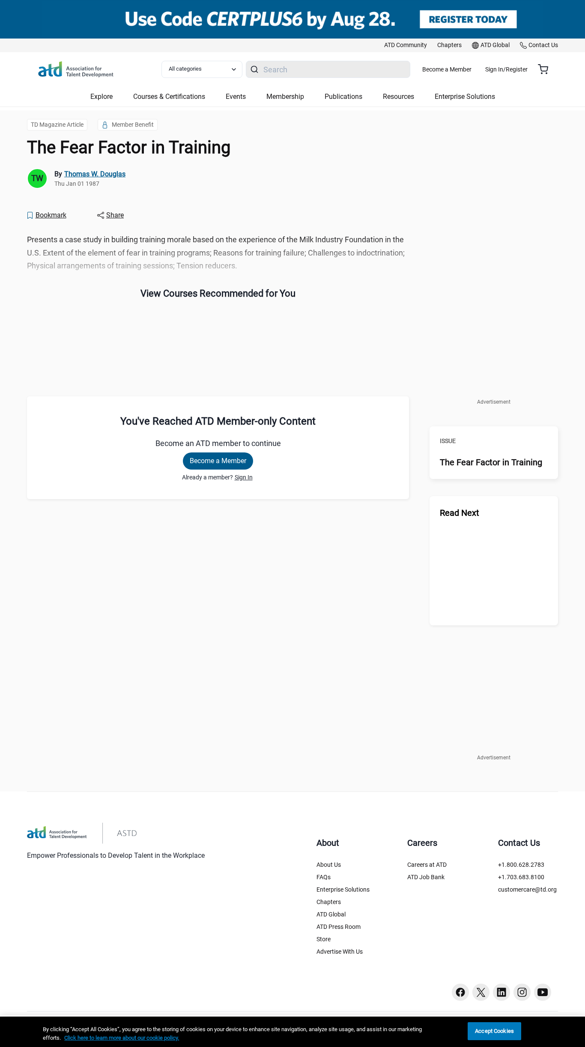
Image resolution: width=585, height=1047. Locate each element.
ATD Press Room (338, 926)
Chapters (328, 901)
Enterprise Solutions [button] (465, 96)
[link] (405, 45)
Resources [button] (398, 96)
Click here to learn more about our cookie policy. (121, 1038)
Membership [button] (285, 96)
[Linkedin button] (501, 992)
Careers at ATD (427, 864)
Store (323, 939)
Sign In (244, 477)
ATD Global (331, 914)
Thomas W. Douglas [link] (94, 174)
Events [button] (236, 96)
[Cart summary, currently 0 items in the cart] (546, 69)
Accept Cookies (494, 1031)
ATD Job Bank (426, 877)
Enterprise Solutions (343, 889)
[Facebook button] (460, 992)
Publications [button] (343, 96)
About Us (328, 864)
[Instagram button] (522, 992)
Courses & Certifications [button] (169, 96)
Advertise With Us (339, 951)
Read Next (459, 513)
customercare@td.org (527, 889)
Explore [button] (101, 96)
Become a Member (447, 69)
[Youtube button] (542, 992)
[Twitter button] (480, 992)
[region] (292, 1032)
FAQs (323, 877)
